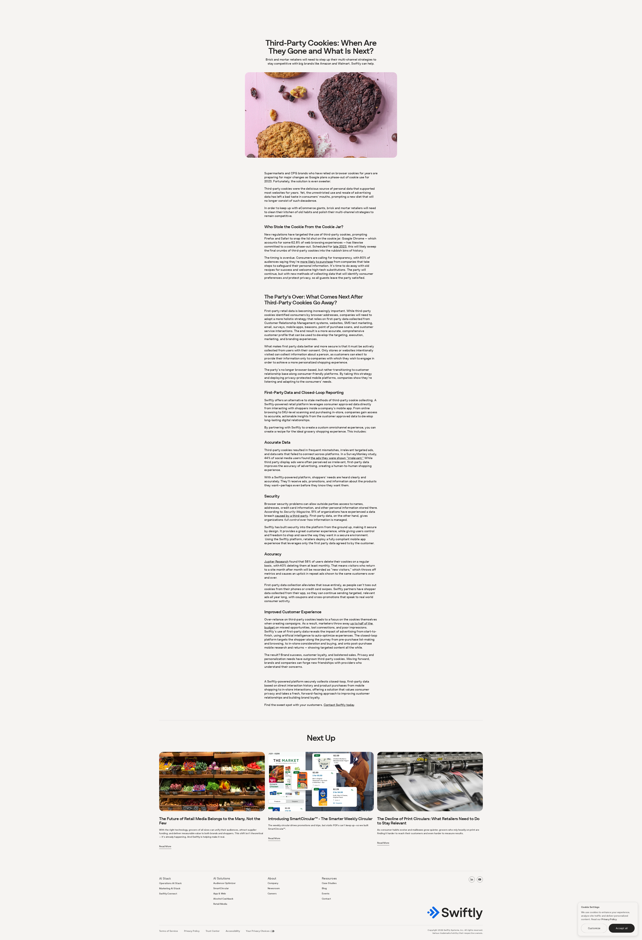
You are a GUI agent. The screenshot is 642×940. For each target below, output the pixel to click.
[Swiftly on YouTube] (480, 879)
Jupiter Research (276, 561)
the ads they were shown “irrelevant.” (337, 458)
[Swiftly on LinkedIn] (472, 879)
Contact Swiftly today (339, 705)
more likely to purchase (316, 262)
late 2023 (339, 246)
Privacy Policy (608, 919)
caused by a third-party (291, 516)
